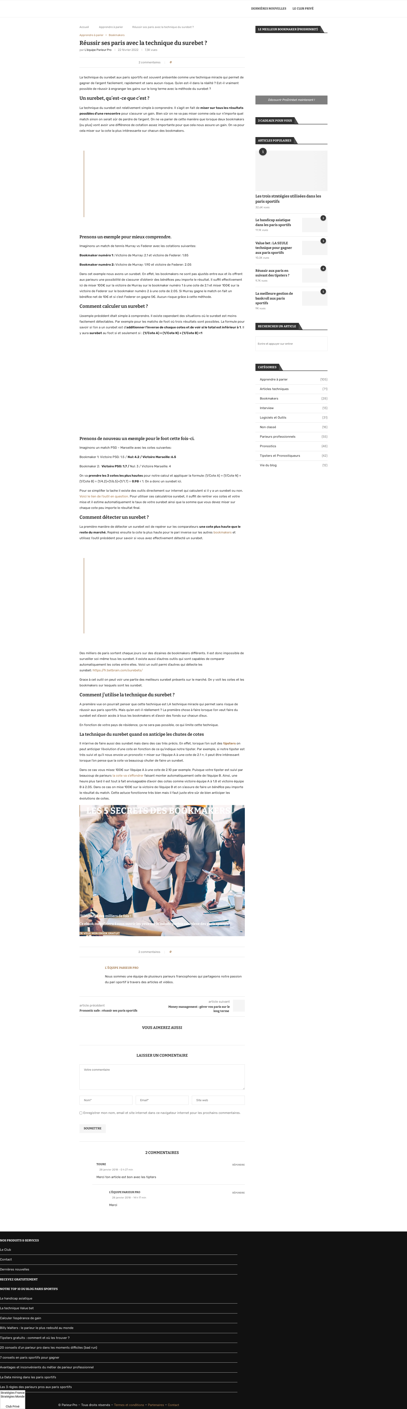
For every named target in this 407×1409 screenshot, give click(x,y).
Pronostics (294, 446)
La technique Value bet (17, 1308)
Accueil (84, 27)
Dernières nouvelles (268, 8)
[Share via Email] (186, 62)
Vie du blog (294, 465)
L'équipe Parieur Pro (98, 50)
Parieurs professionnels (294, 437)
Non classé (294, 427)
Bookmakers (294, 398)
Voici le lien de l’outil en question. (104, 496)
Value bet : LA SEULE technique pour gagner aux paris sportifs (273, 248)
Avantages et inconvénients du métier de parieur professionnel (47, 1367)
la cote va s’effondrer (128, 775)
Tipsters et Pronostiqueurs (294, 456)
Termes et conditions (129, 1405)
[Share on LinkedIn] (182, 62)
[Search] (325, 8)
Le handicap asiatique (16, 1298)
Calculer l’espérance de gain (20, 1318)
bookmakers (222, 532)
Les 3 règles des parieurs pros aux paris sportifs (36, 1387)
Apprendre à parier (111, 27)
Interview (294, 408)
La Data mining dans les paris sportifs (28, 1377)
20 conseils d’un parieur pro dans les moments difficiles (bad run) (48, 1347)
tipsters (229, 743)
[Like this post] (174, 62)
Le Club (5, 1250)
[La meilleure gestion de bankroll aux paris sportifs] (315, 298)
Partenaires (156, 1405)
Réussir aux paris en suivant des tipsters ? (272, 273)
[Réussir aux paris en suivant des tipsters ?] (315, 275)
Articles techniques (294, 389)
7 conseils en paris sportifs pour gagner (29, 1357)
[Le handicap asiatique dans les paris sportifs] (315, 225)
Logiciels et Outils (294, 417)
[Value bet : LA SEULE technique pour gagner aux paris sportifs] (315, 248)
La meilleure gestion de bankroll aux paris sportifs (274, 298)
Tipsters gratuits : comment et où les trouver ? (35, 1338)
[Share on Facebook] (178, 62)
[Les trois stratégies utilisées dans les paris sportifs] (291, 171)
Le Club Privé (303, 8)
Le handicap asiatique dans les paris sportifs (273, 222)
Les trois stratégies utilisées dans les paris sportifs (288, 199)
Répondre (238, 1165)
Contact (6, 1259)
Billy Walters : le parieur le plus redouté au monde (36, 1328)
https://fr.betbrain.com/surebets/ (118, 670)
